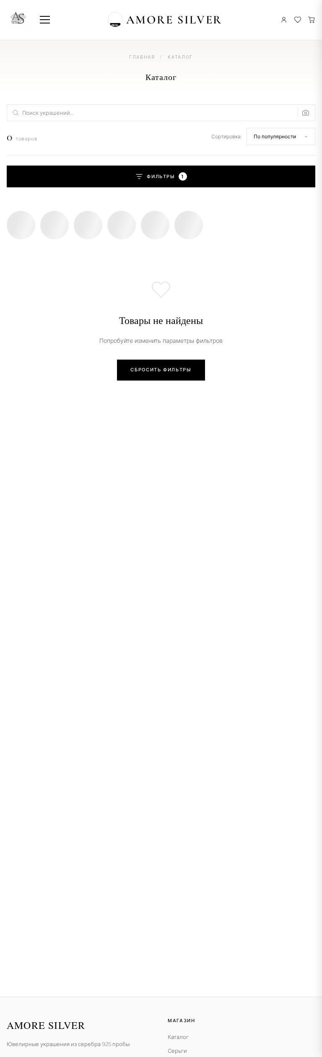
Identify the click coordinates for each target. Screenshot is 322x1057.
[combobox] (161, 112)
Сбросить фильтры (160, 370)
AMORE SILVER (174, 20)
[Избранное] (297, 19)
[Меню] (45, 19)
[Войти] (284, 19)
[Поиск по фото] (304, 113)
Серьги (177, 1050)
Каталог (178, 1037)
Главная (142, 57)
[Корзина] (311, 19)
